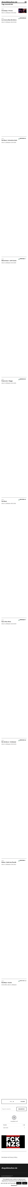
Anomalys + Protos (7, 11)
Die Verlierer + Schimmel (8, 742)
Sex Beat (4, 501)
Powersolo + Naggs (7, 381)
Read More (14, 1185)
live (2, 9)
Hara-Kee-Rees (6, 621)
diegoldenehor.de (9, 2)
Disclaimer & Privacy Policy (9, 1157)
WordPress (9, 1177)
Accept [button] (19, 1183)
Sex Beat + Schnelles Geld (9, 140)
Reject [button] (24, 1183)
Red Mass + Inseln (6, 982)
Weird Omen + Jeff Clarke (8, 260)
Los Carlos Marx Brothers (9, 20)
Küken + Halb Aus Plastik (8, 862)
